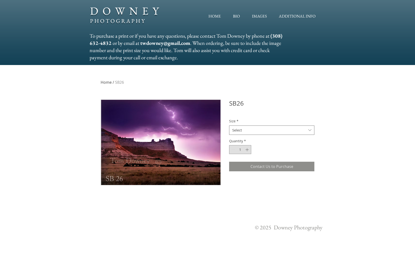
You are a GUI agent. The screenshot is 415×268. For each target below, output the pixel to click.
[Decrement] (233, 149)
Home (106, 82)
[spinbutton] (240, 149)
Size (233, 121)
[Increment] (247, 149)
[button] (259, 16)
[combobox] (271, 130)
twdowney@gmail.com (165, 43)
